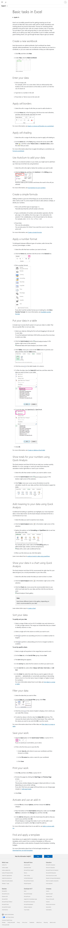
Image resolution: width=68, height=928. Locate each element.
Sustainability (48, 909)
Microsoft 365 (5, 899)
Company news (49, 896)
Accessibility (48, 907)
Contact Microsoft (11, 922)
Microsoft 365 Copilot (6, 907)
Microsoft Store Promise (29, 880)
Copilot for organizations (7, 875)
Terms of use (24, 922)
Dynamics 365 (5, 896)
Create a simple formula (35, 232)
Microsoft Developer (28, 893)
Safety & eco (39, 922)
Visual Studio (26, 909)
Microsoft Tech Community (29, 901)
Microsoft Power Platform (7, 901)
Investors (48, 901)
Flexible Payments (27, 883)
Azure (25, 891)
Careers (47, 891)
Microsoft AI (4, 891)
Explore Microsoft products (7, 880)
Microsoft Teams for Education (52, 870)
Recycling (46, 922)
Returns (25, 872)
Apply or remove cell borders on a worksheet (41, 126)
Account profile (27, 864)
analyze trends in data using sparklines (39, 556)
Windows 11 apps (5, 883)
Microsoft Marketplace (28, 904)
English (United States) (9, 914)
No (48, 856)
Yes (38, 856)
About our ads (52, 922)
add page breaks (26, 789)
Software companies (28, 907)
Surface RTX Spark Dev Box (7, 872)
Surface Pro (4, 864)
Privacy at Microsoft (50, 899)
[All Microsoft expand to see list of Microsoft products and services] (2, 2)
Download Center (27, 867)
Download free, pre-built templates (23, 850)
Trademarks (31, 922)
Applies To (16, 17)
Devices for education (50, 867)
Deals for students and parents (52, 880)
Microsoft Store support (29, 870)
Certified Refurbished (28, 878)
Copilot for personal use (7, 878)
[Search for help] (5, 2)
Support (3, 6)
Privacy (18, 922)
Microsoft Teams (5, 904)
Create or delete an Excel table (36, 450)
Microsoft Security (5, 893)
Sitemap (3, 922)
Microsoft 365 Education (51, 872)
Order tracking (27, 875)
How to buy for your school (51, 875)
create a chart (32, 608)
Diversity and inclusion (50, 904)
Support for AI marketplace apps (30, 899)
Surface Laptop (5, 867)
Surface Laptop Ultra (6, 870)
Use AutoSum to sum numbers (37, 188)
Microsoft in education (50, 864)
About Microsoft (49, 893)
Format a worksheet (18, 151)
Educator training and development (53, 878)
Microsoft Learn (27, 896)
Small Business (5, 909)
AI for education (49, 883)
